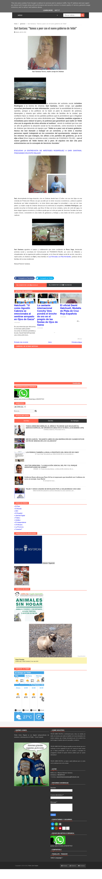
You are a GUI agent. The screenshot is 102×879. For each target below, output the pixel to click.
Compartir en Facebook (26, 278)
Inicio (15, 23)
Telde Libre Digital (33, 865)
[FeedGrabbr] (48, 383)
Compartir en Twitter (46, 278)
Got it (57, 10)
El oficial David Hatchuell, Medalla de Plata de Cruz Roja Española (70, 309)
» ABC (16, 511)
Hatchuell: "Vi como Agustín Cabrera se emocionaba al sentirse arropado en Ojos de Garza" (24, 312)
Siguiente (51, 563)
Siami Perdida (19, 659)
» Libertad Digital (19, 515)
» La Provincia (18, 527)
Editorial (73, 865)
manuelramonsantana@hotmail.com (68, 777)
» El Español (18, 513)
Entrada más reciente (21, 342)
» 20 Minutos (18, 524)
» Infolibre (17, 520)
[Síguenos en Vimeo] (67, 828)
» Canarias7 (18, 529)
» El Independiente (20, 522)
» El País (17, 506)
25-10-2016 (40, 328)
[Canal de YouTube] (60, 828)
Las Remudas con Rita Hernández (59, 256)
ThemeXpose (42, 865)
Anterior (45, 563)
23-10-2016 (63, 316)
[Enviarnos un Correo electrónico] (60, 824)
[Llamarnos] (52, 824)
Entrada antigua (77, 342)
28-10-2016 (17, 322)
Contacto (82, 865)
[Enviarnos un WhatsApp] (56, 824)
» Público (17, 518)
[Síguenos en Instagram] (56, 828)
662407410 (61, 775)
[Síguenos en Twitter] (52, 828)
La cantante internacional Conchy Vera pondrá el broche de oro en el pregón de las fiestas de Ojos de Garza (47, 315)
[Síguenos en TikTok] (64, 828)
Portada (65, 865)
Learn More (48, 10)
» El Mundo (18, 508)
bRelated (80, 338)
